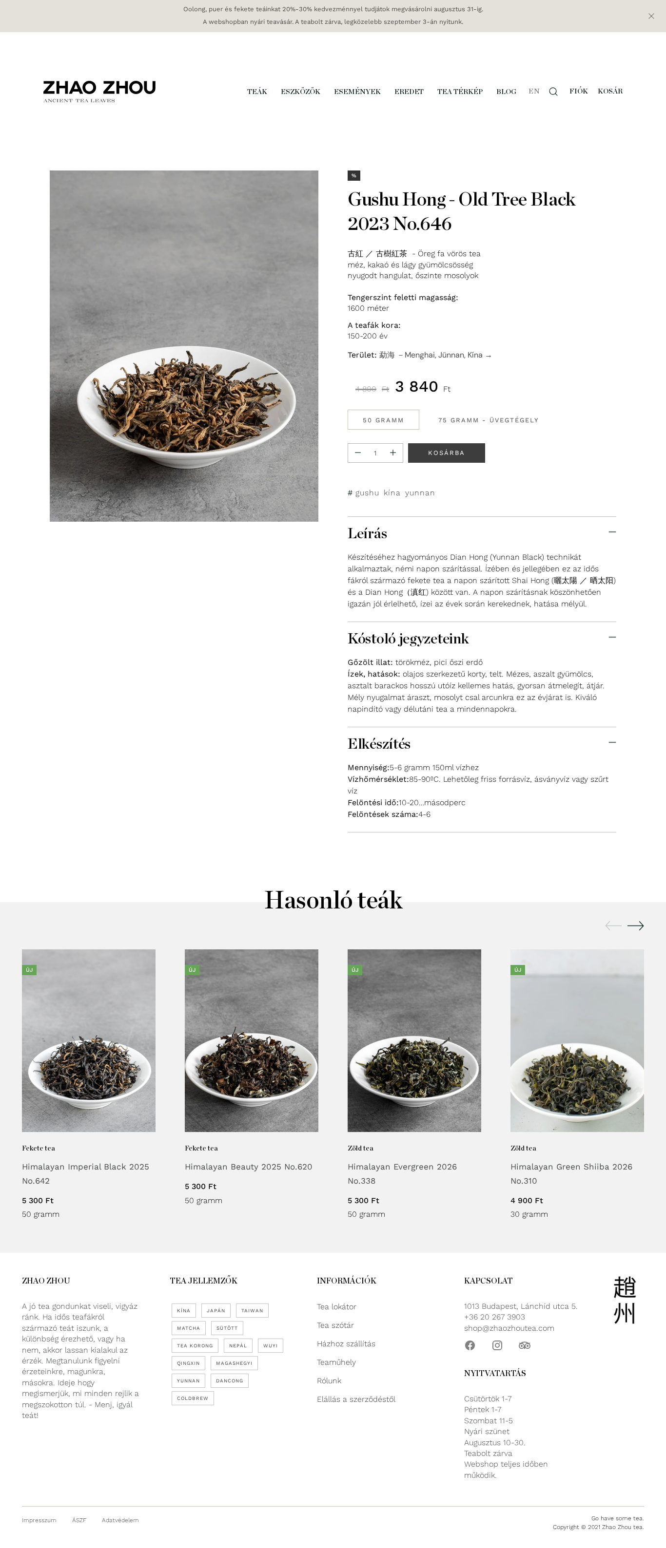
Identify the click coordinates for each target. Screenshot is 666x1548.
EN (534, 91)
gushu (367, 492)
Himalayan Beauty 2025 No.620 (249, 1166)
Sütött (227, 1328)
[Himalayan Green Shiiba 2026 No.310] (577, 1040)
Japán (216, 1310)
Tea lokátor (336, 1306)
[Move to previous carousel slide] (613, 926)
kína (392, 492)
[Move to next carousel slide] (635, 925)
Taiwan (252, 1310)
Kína (184, 1310)
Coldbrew (193, 1398)
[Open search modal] (553, 91)
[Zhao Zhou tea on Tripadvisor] (524, 1345)
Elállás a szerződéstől (356, 1399)
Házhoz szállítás (346, 1343)
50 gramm (383, 419)
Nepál (238, 1345)
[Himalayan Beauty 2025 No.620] (251, 1040)
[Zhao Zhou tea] (99, 91)
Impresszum (39, 1520)
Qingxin (188, 1363)
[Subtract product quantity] (358, 452)
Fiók (578, 91)
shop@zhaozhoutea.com (509, 1328)
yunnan (420, 492)
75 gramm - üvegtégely (488, 419)
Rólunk (329, 1380)
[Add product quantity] (393, 452)
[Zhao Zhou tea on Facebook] (470, 1345)
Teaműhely (336, 1362)
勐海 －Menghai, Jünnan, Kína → (435, 355)
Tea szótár (335, 1325)
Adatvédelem (120, 1520)
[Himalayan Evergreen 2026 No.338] (414, 1040)
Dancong (229, 1380)
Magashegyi (234, 1363)
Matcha (188, 1328)
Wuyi (270, 1345)
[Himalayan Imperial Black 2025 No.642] (89, 1040)
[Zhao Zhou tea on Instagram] (497, 1345)
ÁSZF (79, 1520)
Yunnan (188, 1380)
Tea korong (195, 1345)
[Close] (651, 16)
